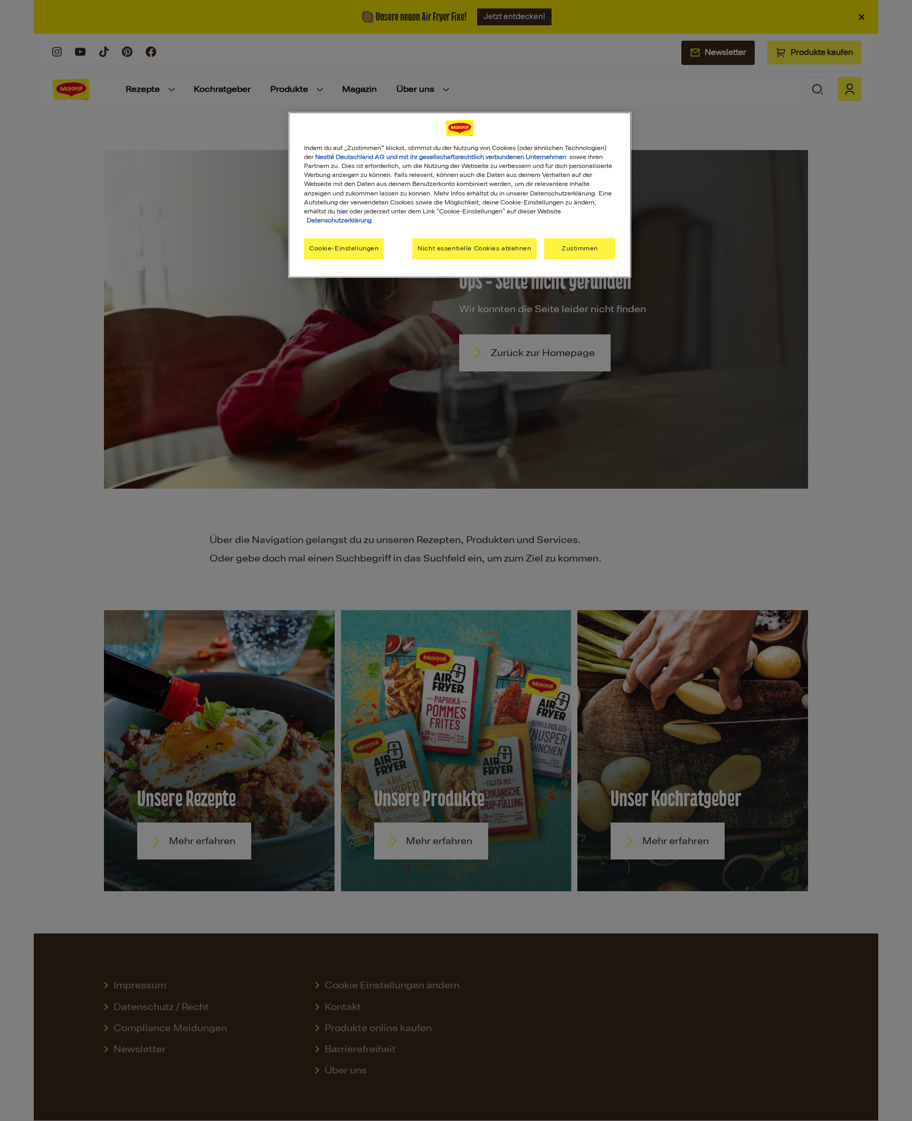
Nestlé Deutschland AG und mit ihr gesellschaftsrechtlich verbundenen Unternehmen (440, 157)
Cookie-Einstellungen (343, 248)
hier (342, 211)
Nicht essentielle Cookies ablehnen (474, 248)
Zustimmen (580, 248)
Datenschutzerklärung (339, 220)
